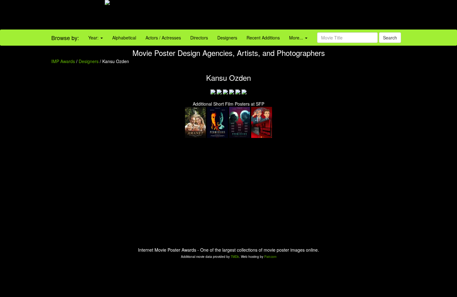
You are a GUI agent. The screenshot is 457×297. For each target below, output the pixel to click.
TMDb (235, 256)
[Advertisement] (286, 16)
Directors (199, 37)
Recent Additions (263, 37)
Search (390, 37)
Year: (94, 37)
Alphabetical (124, 37)
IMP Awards (63, 61)
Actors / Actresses (163, 37)
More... (296, 37)
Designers (227, 37)
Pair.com (270, 256)
